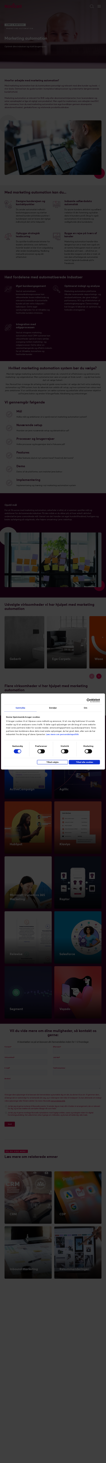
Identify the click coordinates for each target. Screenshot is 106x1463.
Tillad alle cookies (84, 762)
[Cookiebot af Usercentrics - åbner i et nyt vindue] (88, 700)
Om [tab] (85, 708)
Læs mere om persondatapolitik (62, 734)
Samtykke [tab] (20, 708)
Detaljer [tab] (53, 708)
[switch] (41, 751)
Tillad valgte (52, 762)
